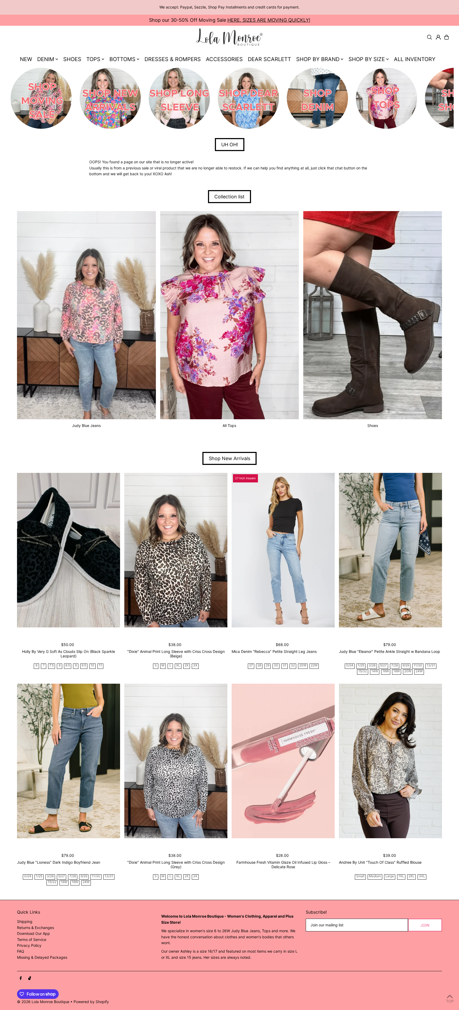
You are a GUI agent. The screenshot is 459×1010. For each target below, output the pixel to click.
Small (360, 876)
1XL (401, 876)
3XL (422, 876)
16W (385, 671)
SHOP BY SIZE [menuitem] (366, 59)
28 (259, 665)
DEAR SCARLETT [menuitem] (269, 59)
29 (267, 665)
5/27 (383, 665)
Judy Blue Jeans (86, 425)
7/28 (394, 665)
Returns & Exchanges (35, 927)
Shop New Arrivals (229, 458)
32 (293, 665)
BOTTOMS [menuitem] (122, 59)
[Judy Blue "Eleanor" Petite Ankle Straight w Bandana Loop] (390, 550)
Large (389, 876)
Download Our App (33, 933)
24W (419, 671)
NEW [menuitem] (26, 59)
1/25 (361, 665)
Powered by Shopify (91, 1001)
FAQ (20, 951)
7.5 (51, 665)
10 (92, 665)
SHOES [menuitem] (72, 59)
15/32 (362, 671)
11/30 (418, 665)
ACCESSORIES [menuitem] (224, 59)
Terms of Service (31, 939)
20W (302, 665)
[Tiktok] (29, 978)
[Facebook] (21, 978)
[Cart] (446, 37)
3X (195, 665)
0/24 (349, 665)
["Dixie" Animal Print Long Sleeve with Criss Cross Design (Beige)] (175, 550)
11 (100, 665)
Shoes (372, 425)
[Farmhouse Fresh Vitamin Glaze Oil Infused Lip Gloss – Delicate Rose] (283, 761)
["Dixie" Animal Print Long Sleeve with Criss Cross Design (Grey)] (175, 761)
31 (284, 665)
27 (251, 665)
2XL (411, 876)
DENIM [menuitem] (45, 59)
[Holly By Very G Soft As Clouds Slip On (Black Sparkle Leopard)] (68, 550)
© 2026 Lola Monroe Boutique (43, 1001)
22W (314, 665)
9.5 (84, 665)
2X (187, 665)
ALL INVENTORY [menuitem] (414, 59)
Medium (375, 876)
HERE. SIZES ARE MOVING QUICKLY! (268, 20)
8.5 (67, 665)
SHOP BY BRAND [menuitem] (317, 59)
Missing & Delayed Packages (42, 957)
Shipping (24, 921)
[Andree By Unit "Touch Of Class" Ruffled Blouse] (390, 761)
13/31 (431, 665)
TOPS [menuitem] (93, 59)
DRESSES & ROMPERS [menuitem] (172, 59)
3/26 (372, 665)
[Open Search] (429, 37)
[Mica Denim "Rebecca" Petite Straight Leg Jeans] (283, 550)
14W (374, 671)
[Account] (438, 37)
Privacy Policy (29, 945)
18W (396, 671)
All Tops (229, 425)
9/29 (405, 665)
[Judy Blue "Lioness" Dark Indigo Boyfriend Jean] (68, 761)
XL (178, 665)
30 (276, 665)
